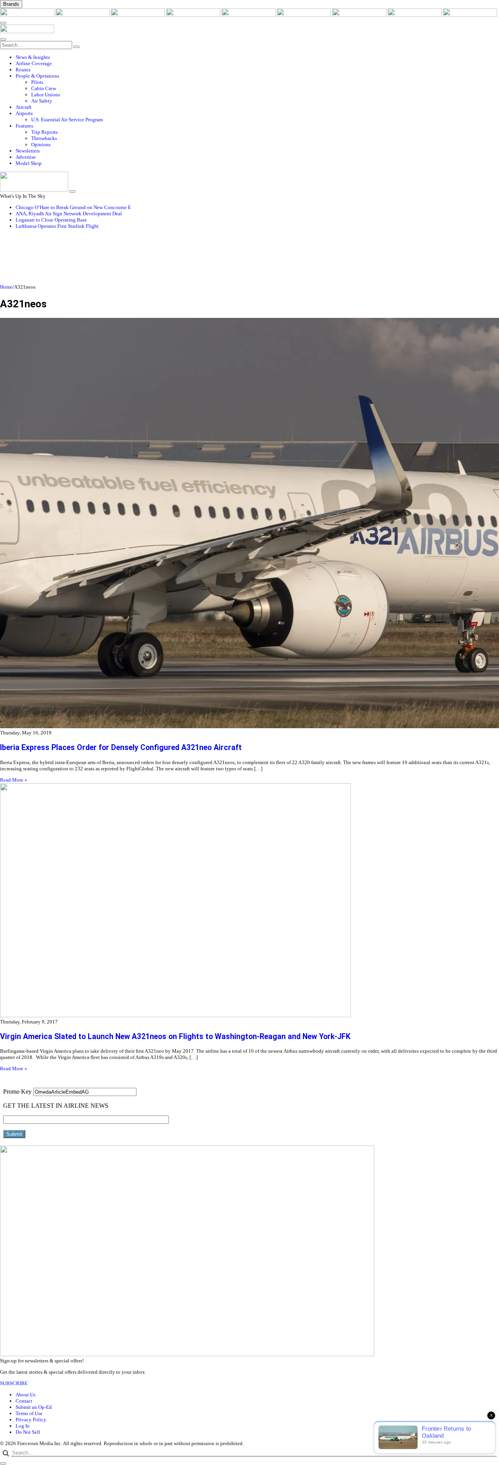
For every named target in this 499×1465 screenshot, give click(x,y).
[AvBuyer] (249, 15)
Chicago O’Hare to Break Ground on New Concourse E (73, 207)
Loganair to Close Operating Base (51, 220)
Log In (23, 1426)
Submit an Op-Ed (34, 1407)
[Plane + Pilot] (360, 15)
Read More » (13, 780)
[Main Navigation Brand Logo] (27, 31)
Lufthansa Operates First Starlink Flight (57, 226)
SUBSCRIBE (14, 1383)
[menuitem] (257, 57)
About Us (25, 1395)
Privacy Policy (31, 1419)
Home (6, 287)
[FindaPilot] (415, 15)
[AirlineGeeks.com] (27, 15)
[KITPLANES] (304, 15)
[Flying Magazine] (83, 15)
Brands (11, 4)
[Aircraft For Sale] (193, 15)
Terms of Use (29, 1413)
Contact (24, 1401)
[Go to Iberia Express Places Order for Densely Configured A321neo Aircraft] (249, 524)
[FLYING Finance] (470, 15)
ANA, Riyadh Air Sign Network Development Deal (69, 213)
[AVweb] (138, 15)
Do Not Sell (28, 1432)
